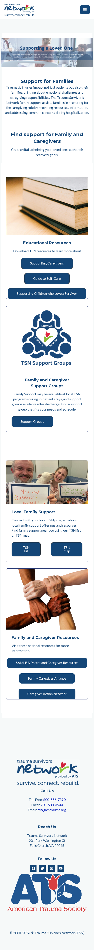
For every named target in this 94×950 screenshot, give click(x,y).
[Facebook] (33, 868)
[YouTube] (60, 868)
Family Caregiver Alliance (47, 678)
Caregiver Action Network (47, 694)
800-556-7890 (54, 800)
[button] (47, 263)
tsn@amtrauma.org (52, 810)
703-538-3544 (52, 805)
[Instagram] (51, 868)
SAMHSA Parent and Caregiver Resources (47, 663)
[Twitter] (42, 868)
